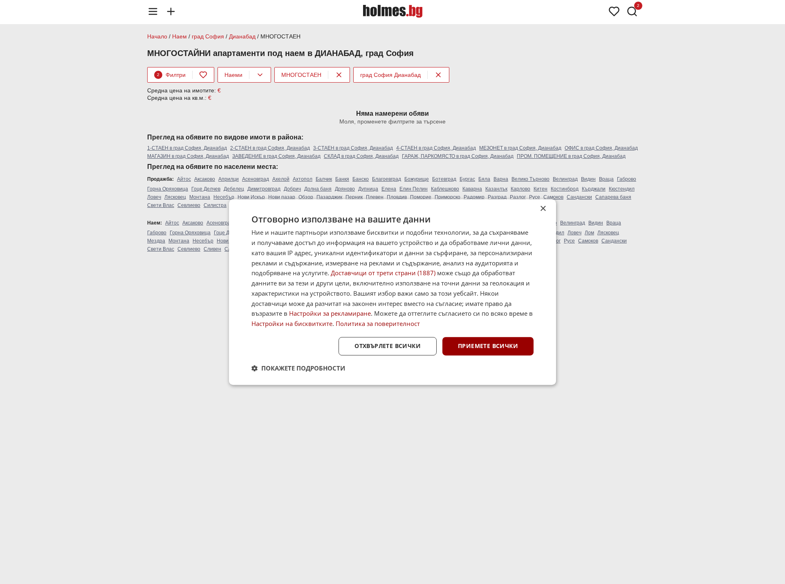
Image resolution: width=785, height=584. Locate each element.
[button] (298, 368)
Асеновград (255, 179)
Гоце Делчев (205, 188)
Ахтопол (302, 179)
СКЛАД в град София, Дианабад (361, 156)
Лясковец (175, 197)
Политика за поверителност (378, 323)
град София (208, 36)
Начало (157, 36)
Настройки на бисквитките (291, 323)
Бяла (484, 179)
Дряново (345, 188)
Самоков (553, 197)
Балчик (324, 179)
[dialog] (392, 292)
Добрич (292, 188)
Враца (606, 179)
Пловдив (397, 197)
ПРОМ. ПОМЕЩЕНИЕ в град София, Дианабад (571, 156)
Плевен (375, 197)
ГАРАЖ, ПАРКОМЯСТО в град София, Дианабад (458, 156)
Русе (534, 197)
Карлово (520, 188)
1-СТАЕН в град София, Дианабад (187, 148)
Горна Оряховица (167, 188)
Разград (497, 197)
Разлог (518, 197)
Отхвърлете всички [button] (387, 346)
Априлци (228, 179)
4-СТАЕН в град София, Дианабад (436, 148)
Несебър (223, 197)
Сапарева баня (613, 197)
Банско (360, 179)
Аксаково (204, 179)
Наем (179, 36)
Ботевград (444, 179)
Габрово (626, 179)
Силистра (215, 205)
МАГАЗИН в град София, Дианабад (188, 156)
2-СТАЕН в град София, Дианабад (270, 148)
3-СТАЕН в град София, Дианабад (353, 148)
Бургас (467, 179)
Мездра (156, 240)
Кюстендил (622, 188)
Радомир (474, 197)
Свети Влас (160, 205)
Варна (500, 179)
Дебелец (234, 188)
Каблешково (445, 188)
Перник (354, 197)
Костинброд (565, 188)
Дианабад (242, 36)
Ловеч (154, 197)
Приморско (447, 197)
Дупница (368, 188)
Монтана (199, 197)
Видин (588, 179)
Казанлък (496, 188)
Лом (589, 232)
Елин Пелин (413, 188)
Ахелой (280, 179)
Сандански (579, 197)
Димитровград (263, 188)
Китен (540, 188)
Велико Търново (530, 179)
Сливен (212, 249)
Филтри (171, 75)
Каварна (472, 188)
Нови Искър (251, 197)
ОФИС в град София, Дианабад (601, 148)
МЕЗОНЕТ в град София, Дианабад (520, 148)
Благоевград (386, 179)
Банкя (342, 179)
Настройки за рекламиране (330, 314)
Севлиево (188, 205)
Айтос (184, 179)
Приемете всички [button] (488, 346)
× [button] (543, 209)
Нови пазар (281, 197)
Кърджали (594, 188)
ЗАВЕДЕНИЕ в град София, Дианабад (276, 156)
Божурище (416, 179)
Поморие (420, 197)
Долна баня (318, 188)
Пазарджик (329, 197)
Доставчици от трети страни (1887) (383, 273)
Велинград (565, 179)
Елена (388, 188)
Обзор (305, 197)
